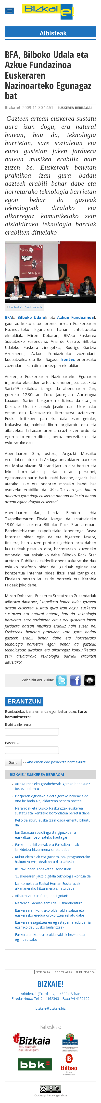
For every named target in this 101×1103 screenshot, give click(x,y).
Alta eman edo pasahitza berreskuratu (57, 762)
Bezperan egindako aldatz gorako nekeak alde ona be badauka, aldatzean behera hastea (51, 798)
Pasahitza (12, 742)
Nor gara (43, 972)
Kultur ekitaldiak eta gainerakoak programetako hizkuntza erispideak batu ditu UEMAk (52, 859)
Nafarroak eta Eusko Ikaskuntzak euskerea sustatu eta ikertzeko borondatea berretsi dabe (52, 810)
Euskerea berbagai (75, 107)
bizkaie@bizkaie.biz (50, 1008)
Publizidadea (85, 972)
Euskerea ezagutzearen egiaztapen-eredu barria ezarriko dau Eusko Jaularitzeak (53, 925)
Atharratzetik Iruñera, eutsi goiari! (41, 895)
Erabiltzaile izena (18, 724)
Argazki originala (33, 307)
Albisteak (53, 33)
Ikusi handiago (16, 307)
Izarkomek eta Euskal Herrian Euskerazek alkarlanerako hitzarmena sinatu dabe (47, 886)
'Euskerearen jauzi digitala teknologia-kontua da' (53, 876)
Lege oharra (62, 972)
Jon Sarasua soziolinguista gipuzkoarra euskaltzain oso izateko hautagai (45, 835)
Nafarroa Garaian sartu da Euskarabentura (48, 903)
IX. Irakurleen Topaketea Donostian (43, 869)
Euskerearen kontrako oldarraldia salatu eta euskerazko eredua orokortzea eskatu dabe (49, 913)
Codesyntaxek (44, 1095)
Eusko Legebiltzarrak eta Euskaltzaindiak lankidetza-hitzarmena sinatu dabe (47, 847)
